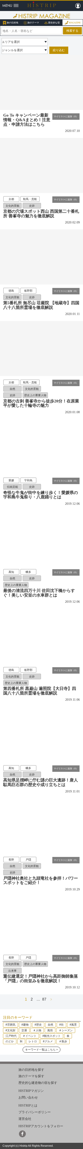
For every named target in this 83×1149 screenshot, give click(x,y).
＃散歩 (63, 1041)
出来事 (12, 970)
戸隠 (28, 859)
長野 (11, 859)
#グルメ (48, 1041)
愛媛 (11, 480)
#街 (61, 1024)
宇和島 (28, 480)
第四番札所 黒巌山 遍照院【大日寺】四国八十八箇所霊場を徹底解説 (39, 690)
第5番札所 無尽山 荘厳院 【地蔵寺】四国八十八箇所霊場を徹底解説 (41, 305)
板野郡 (28, 290)
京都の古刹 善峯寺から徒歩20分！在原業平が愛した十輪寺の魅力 (41, 403)
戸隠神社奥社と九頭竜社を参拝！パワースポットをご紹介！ (40, 880)
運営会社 (24, 1119)
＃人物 (37, 1030)
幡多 (28, 572)
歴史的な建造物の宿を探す (37, 1083)
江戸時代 (11, 1035)
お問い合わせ (28, 1097)
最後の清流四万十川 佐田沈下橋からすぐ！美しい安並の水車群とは (39, 592)
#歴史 (38, 1024)
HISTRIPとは (27, 1105)
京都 (11, 199)
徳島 (11, 290)
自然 (12, 388)
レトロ (33, 1041)
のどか (10, 1041)
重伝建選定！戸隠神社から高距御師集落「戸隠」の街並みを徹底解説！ (40, 978)
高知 (11, 572)
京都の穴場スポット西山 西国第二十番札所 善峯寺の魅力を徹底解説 (41, 213)
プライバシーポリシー (34, 1112)
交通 (24, 1030)
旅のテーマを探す (31, 1076)
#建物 (25, 1024)
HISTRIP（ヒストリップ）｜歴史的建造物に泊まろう (41, 5)
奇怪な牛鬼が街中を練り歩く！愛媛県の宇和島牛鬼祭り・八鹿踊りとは (40, 494)
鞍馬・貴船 (30, 199)
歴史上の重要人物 (35, 395)
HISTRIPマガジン (31, 1091)
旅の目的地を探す (31, 1069)
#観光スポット (51, 1035)
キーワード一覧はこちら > (41, 1049)
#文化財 (10, 1030)
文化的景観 (12, 205)
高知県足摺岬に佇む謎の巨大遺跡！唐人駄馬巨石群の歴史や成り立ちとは (40, 782)
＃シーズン (66, 1030)
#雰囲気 (10, 1024)
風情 (50, 1030)
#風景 (73, 1024)
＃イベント (29, 1035)
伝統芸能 (12, 486)
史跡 (32, 205)
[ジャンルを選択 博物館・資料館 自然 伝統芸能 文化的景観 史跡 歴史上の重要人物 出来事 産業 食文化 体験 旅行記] (25, 50)
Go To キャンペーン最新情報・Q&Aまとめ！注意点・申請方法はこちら (26, 120)
